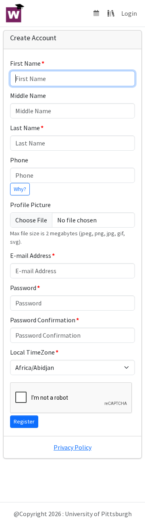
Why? (20, 189)
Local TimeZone (32, 352)
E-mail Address (30, 255)
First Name (25, 63)
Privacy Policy (72, 447)
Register (24, 421)
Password (23, 288)
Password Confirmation (42, 320)
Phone (19, 160)
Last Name (25, 128)
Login (129, 13)
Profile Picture (30, 205)
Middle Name (28, 95)
